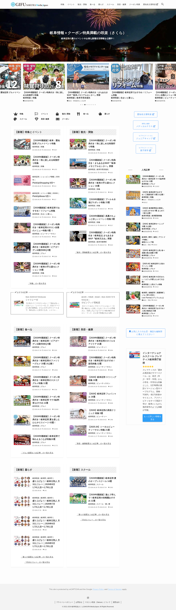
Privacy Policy (98, 589)
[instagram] (88, 598)
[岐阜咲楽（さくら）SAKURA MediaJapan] (29, 4)
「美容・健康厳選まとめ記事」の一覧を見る (93, 443)
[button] (162, 4)
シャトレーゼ (36, 298)
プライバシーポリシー (64, 602)
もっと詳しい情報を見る (152, 417)
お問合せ (79, 602)
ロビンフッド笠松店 (98, 300)
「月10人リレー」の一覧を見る (37, 562)
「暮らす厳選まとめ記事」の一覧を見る (37, 557)
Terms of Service (115, 589)
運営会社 (116, 602)
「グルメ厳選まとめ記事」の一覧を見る (37, 453)
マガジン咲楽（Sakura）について (97, 602)
